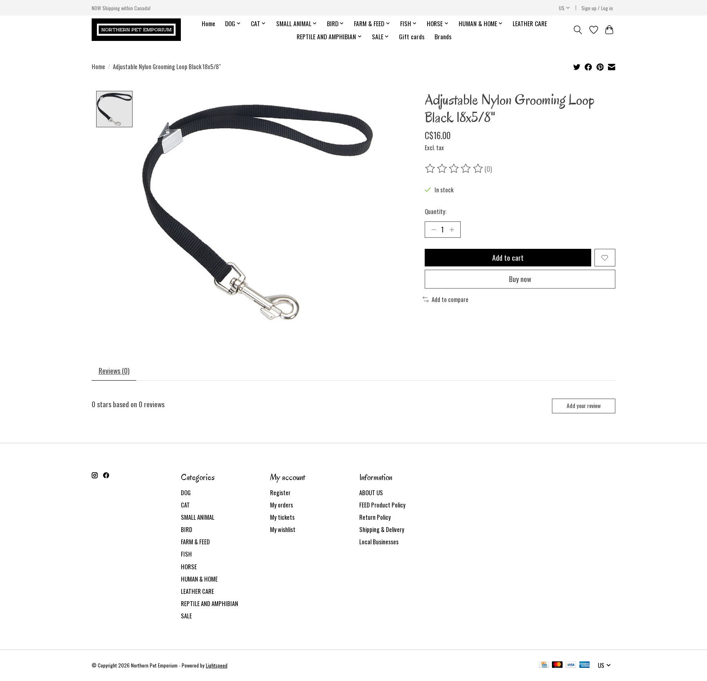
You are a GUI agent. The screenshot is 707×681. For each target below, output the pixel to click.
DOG (186, 492)
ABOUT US (371, 492)
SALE (186, 615)
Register (280, 492)
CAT (185, 505)
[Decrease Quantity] (433, 229)
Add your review (584, 405)
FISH (186, 554)
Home (208, 23)
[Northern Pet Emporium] (136, 29)
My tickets (282, 517)
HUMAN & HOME (199, 579)
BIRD (186, 529)
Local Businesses (379, 541)
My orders (281, 505)
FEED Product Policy (382, 505)
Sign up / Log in (597, 8)
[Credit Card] (544, 665)
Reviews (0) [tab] (114, 370)
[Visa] (570, 665)
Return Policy (375, 517)
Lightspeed (216, 665)
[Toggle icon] (578, 30)
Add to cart (508, 257)
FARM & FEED (195, 541)
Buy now (520, 278)
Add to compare (450, 299)
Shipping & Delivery (381, 529)
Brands (443, 36)
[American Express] (584, 665)
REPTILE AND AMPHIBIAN (209, 603)
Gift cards (412, 36)
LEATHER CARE (530, 23)
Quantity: (435, 211)
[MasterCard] (557, 665)
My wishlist (282, 529)
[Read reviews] (454, 168)
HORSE (189, 566)
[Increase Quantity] (451, 229)
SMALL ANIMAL (197, 517)
